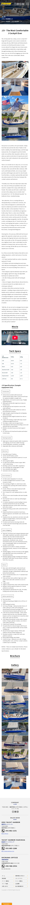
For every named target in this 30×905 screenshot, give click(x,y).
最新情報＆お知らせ (19, 875)
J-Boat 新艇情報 (15, 21)
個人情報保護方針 (19, 886)
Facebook (13, 812)
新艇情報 (8, 21)
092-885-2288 (11, 848)
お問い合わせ (5, 886)
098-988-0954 (11, 866)
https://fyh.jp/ (5, 833)
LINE (15, 812)
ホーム (3, 21)
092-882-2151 (11, 831)
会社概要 (17, 883)
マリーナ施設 (5, 883)
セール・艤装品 (18, 881)
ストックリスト (18, 878)
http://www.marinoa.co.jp (8, 851)
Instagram (18, 812)
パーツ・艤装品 (5, 881)
